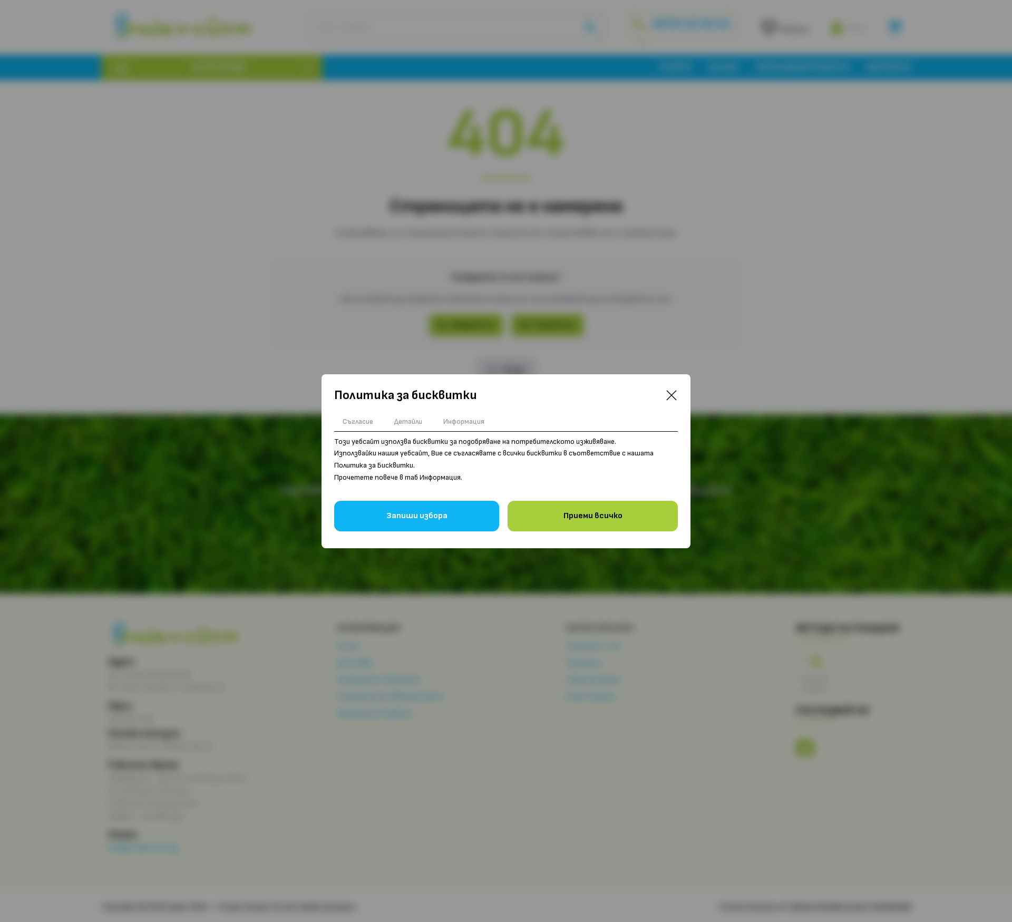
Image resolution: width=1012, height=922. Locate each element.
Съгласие (358, 421)
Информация (463, 421)
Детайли (408, 421)
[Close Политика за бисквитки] (671, 395)
